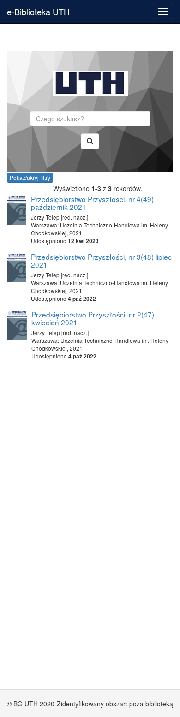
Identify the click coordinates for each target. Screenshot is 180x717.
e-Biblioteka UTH (38, 12)
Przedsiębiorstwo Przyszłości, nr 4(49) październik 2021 (92, 203)
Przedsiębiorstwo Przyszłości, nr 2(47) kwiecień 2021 (92, 318)
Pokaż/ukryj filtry (30, 177)
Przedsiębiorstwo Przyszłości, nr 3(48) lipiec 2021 (101, 260)
